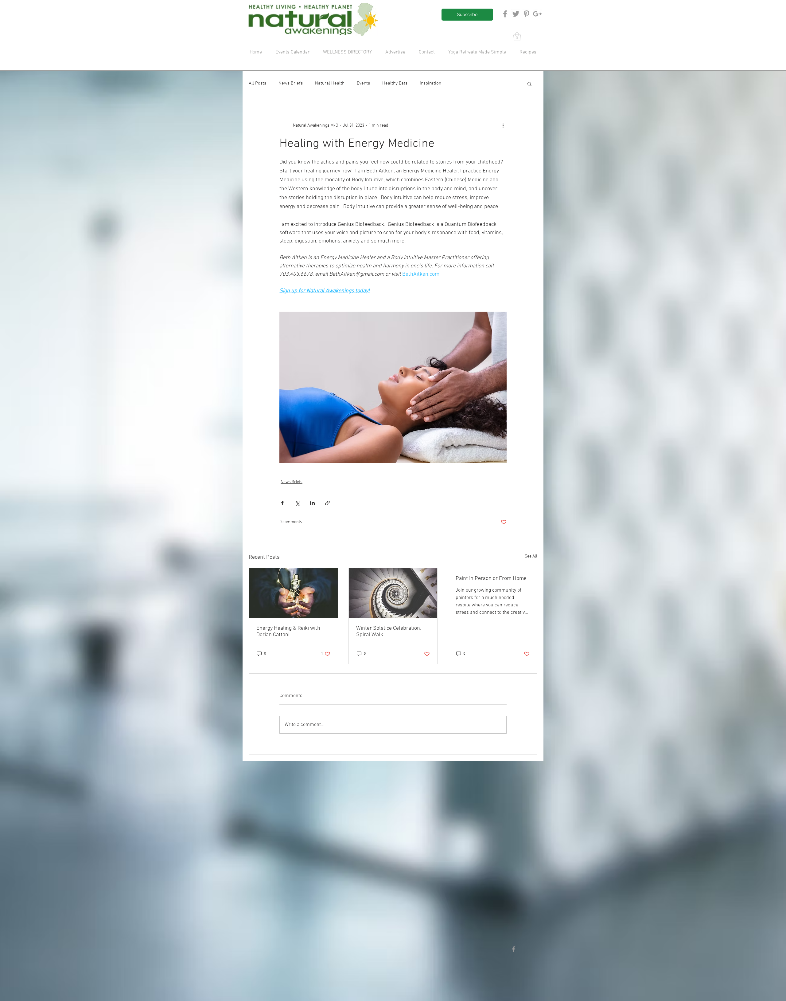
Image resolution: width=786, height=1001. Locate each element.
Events (363, 83)
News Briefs (290, 83)
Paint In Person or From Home (491, 578)
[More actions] (503, 125)
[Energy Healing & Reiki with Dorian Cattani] (293, 593)
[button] (517, 36)
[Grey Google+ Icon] (537, 13)
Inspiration (430, 83)
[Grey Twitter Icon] (515, 13)
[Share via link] (327, 503)
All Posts (257, 83)
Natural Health (329, 83)
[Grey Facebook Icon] (505, 13)
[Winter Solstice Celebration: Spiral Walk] (393, 593)
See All (531, 556)
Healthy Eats (394, 83)
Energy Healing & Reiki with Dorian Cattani (288, 631)
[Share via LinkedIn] (312, 503)
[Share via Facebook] (282, 503)
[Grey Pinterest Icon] (526, 13)
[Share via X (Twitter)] (297, 503)
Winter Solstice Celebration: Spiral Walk (388, 631)
